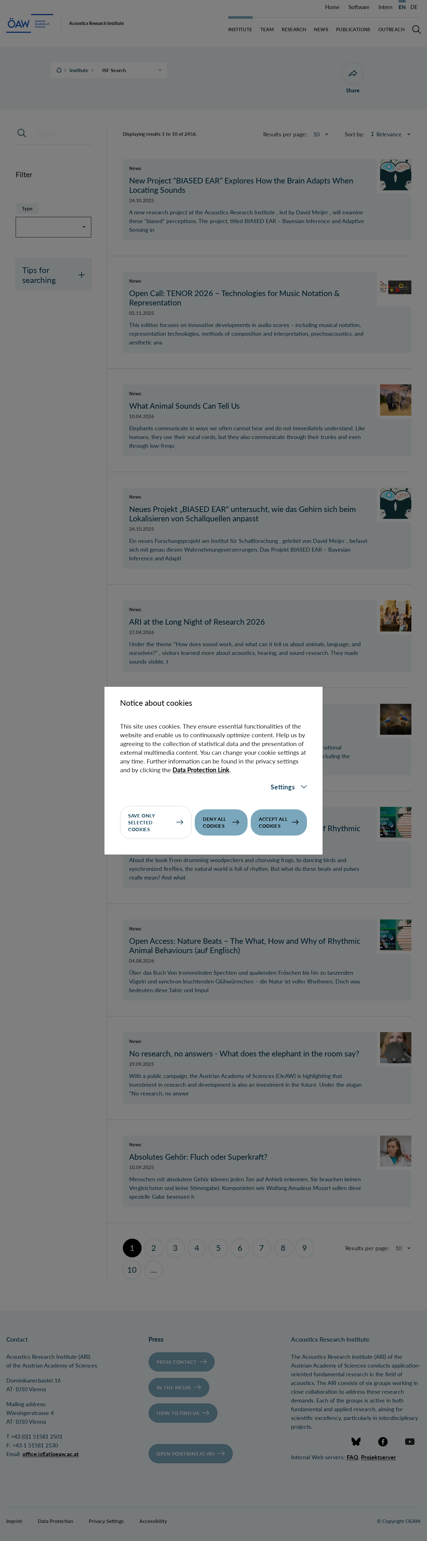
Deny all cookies (214, 822)
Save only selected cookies (141, 822)
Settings (283, 787)
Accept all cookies (273, 822)
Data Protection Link (201, 769)
